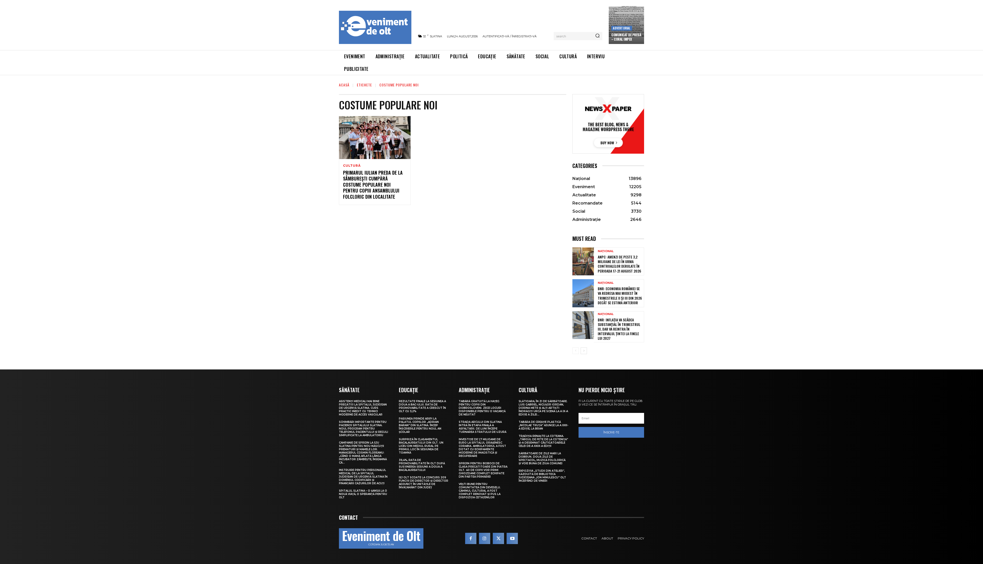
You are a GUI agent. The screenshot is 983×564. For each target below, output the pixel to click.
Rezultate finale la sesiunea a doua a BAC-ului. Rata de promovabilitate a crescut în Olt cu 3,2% (422, 406)
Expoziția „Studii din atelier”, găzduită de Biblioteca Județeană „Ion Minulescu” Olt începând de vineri (542, 475)
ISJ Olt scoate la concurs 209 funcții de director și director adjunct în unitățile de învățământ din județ (423, 482)
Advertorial (621, 28)
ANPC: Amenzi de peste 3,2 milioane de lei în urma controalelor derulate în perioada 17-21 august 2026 (619, 264)
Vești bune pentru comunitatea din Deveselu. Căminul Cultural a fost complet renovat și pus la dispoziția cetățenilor (480, 490)
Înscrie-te (611, 432)
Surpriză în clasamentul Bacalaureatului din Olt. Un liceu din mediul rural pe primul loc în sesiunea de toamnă (421, 446)
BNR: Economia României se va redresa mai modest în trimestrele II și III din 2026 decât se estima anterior (620, 295)
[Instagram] (484, 538)
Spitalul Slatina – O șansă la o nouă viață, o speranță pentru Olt (363, 494)
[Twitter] (498, 538)
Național (606, 251)
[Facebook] (470, 538)
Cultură (352, 165)
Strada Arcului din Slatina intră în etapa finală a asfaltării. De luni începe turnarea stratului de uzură (482, 427)
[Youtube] (512, 538)
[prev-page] (575, 350)
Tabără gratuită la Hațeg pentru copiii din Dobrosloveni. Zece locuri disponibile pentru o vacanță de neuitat (482, 408)
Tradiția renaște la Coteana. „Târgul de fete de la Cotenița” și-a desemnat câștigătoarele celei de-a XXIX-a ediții (543, 441)
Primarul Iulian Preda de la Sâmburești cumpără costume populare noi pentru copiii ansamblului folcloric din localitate (373, 184)
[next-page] (584, 350)
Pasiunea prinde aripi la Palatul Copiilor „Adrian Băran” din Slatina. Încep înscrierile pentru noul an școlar (420, 425)
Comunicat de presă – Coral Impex (626, 37)
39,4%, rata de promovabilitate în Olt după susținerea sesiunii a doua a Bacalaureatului (422, 465)
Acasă (344, 84)
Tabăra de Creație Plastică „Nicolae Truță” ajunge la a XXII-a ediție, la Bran (543, 425)
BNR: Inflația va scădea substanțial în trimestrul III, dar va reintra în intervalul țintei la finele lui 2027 (619, 329)
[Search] (597, 36)
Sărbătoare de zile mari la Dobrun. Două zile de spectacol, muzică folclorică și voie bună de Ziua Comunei (542, 458)
